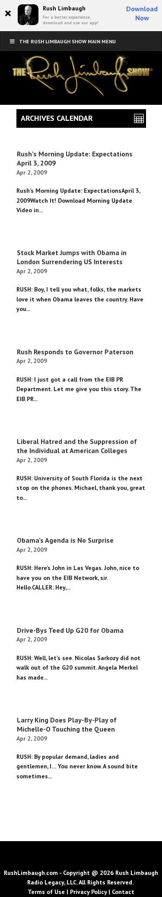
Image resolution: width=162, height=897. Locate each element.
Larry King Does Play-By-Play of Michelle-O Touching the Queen (67, 724)
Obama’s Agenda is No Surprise (65, 540)
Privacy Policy (88, 892)
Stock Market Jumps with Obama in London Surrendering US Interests (72, 257)
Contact (123, 892)
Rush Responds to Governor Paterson (75, 351)
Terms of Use (46, 892)
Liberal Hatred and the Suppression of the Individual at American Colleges (77, 446)
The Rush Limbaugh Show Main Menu (67, 41)
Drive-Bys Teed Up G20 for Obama (70, 630)
